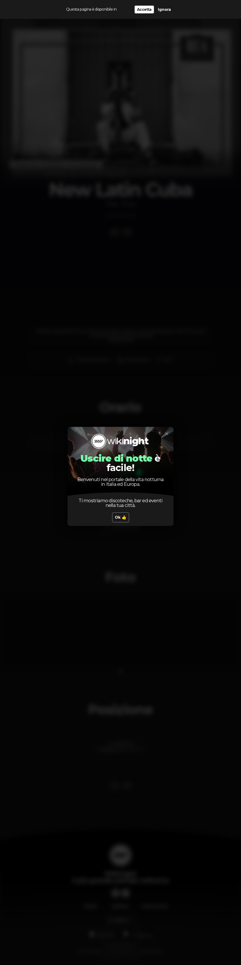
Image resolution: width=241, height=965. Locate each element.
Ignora (164, 9)
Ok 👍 (120, 517)
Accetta (144, 9)
